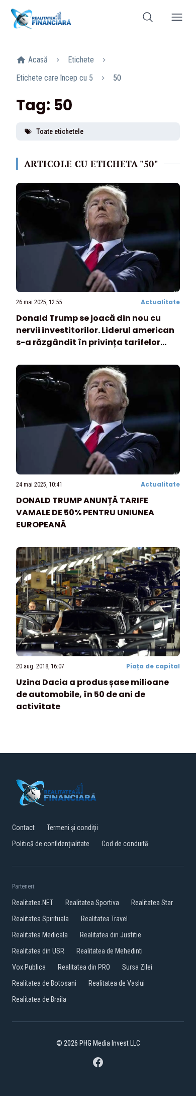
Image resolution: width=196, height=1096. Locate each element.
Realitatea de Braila (39, 999)
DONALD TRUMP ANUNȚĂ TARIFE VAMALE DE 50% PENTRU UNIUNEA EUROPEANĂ (85, 512)
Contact (23, 828)
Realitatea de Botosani (44, 983)
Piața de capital (153, 666)
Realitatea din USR (38, 951)
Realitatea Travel (104, 919)
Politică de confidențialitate (50, 844)
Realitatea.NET (32, 903)
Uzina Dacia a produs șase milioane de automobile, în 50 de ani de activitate (92, 694)
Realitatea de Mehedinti (109, 951)
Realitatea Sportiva (92, 903)
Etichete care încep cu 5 (54, 78)
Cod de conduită (125, 844)
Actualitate (160, 302)
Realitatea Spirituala (40, 919)
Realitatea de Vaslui (116, 983)
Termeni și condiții (72, 828)
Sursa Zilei (137, 967)
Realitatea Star (152, 903)
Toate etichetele (59, 131)
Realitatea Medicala (40, 935)
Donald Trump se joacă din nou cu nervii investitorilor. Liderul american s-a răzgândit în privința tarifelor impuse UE (95, 336)
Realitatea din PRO (84, 967)
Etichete (81, 59)
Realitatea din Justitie (110, 935)
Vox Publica (29, 967)
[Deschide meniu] (177, 19)
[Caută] (148, 19)
